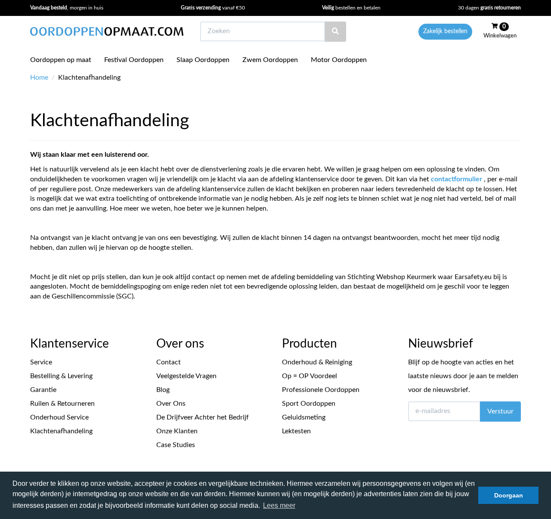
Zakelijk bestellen (445, 31)
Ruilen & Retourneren (62, 403)
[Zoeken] (335, 32)
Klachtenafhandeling (61, 431)
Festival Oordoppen (134, 59)
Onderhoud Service (59, 417)
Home (39, 77)
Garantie (43, 389)
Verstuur (500, 411)
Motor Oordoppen (339, 59)
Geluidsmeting (303, 417)
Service (41, 362)
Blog (163, 389)
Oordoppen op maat (60, 59)
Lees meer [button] (279, 505)
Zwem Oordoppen (270, 59)
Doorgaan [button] (508, 495)
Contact (168, 362)
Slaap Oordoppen (202, 59)
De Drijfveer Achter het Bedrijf (202, 417)
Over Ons (171, 403)
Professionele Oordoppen (320, 389)
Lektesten (296, 431)
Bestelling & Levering (61, 376)
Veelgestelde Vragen (186, 376)
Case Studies (175, 444)
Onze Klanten (177, 431)
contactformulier (456, 179)
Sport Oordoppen (308, 403)
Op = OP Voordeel (309, 376)
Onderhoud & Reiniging (317, 362)
